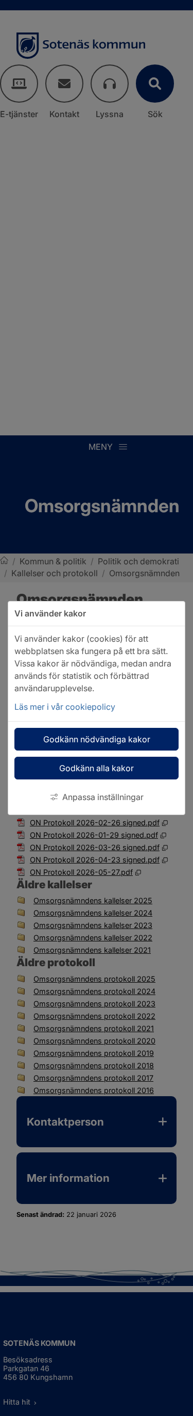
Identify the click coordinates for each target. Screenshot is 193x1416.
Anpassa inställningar (103, 797)
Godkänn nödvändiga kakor (96, 739)
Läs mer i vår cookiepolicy (64, 707)
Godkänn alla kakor (96, 768)
